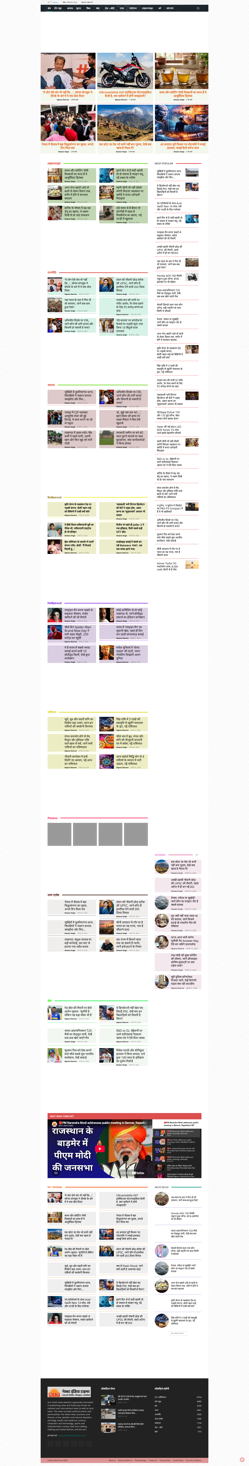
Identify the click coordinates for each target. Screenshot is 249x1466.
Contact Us (153, 1460)
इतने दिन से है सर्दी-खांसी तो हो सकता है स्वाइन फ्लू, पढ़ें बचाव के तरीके (130, 174)
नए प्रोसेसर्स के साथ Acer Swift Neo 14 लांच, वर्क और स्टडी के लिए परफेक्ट (169, 206)
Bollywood (54, 497)
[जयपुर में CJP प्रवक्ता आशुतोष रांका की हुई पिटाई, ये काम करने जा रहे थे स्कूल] (55, 417)
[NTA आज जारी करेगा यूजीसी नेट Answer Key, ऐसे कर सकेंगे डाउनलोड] (162, 942)
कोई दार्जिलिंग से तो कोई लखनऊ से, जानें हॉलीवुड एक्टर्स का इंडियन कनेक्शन (130, 613)
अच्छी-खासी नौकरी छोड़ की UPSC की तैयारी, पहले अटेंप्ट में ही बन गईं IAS (169, 250)
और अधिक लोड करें (177, 1333)
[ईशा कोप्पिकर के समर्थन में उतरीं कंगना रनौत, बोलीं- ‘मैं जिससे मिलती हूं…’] (55, 546)
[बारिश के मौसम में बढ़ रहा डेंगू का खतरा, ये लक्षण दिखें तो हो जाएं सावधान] (55, 213)
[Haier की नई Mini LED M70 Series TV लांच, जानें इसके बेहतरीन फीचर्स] (192, 428)
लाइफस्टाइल (54, 163)
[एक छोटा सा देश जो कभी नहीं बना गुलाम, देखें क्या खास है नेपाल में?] (125, 123)
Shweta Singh (179, 100)
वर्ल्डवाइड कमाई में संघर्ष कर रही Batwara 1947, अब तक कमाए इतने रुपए (129, 545)
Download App (140, 1460)
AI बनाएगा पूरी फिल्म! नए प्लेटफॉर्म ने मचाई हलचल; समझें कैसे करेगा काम (182, 146)
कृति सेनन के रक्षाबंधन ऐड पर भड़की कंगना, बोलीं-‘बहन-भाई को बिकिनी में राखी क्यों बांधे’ (78, 508)
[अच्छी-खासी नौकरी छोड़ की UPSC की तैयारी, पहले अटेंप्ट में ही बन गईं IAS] (192, 248)
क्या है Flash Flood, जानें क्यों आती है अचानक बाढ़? (129, 1267)
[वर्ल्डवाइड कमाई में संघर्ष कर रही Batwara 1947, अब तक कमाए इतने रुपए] (106, 546)
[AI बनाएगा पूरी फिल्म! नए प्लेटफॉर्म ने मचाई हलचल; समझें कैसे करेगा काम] (183, 123)
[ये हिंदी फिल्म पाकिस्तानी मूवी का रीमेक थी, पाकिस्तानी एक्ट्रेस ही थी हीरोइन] (55, 529)
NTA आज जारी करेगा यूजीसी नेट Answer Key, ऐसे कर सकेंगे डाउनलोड (185, 940)
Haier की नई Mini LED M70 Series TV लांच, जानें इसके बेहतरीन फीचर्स (169, 430)
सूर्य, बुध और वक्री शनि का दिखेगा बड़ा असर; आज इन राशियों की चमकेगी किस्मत (79, 722)
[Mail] (66, 1444)
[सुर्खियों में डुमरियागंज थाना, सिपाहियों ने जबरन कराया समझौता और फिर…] (55, 397)
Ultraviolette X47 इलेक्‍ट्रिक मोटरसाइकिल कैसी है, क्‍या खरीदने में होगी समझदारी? (125, 94)
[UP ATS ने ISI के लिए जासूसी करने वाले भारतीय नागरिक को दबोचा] (108, 1400)
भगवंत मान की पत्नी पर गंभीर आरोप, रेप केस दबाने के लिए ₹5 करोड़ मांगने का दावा (129, 305)
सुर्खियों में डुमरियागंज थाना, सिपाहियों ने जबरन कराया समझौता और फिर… (79, 395)
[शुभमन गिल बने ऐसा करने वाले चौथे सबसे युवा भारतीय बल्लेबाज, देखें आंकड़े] (192, 535)
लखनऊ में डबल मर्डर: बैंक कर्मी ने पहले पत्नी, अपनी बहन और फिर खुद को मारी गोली (78, 438)
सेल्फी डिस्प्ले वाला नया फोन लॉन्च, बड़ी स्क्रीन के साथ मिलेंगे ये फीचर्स (169, 307)
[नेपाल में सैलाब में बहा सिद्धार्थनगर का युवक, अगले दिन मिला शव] (67, 123)
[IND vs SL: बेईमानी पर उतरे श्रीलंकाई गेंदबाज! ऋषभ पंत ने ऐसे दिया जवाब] (192, 460)
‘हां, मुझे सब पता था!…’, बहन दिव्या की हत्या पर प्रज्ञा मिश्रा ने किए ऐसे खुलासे (128, 417)
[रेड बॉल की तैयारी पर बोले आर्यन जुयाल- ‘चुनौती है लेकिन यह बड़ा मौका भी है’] (55, 1012)
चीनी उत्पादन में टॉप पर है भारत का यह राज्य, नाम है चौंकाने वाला (168, 552)
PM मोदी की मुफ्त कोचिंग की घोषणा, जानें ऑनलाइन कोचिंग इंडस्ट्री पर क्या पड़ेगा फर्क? (184, 960)
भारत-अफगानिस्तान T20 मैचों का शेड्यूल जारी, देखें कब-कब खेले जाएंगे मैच (168, 293)
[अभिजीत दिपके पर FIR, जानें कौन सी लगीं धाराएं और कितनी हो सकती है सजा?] (55, 325)
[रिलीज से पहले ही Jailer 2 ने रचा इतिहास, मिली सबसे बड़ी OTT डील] (106, 529)
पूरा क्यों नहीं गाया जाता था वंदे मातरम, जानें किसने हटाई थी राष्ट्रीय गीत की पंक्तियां (184, 921)
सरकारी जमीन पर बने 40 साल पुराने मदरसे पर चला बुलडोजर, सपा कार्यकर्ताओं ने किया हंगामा (130, 438)
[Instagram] (192, 2)
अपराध (51, 385)
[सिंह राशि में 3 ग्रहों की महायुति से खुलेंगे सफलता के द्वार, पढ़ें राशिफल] (106, 724)
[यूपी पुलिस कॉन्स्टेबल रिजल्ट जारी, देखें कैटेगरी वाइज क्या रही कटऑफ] (162, 982)
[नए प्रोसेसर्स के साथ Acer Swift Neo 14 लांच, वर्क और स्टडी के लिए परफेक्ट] (192, 204)
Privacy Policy (165, 1460)
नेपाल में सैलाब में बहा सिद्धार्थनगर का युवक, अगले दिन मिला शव (67, 146)
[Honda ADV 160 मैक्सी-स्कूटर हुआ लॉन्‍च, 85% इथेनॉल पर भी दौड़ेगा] (192, 277)
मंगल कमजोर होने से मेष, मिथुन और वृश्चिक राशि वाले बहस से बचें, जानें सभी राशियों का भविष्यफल (79, 741)
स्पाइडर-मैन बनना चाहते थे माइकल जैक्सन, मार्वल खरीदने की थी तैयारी (79, 613)
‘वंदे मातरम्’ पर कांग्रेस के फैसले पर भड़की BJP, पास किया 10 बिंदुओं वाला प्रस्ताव (129, 325)
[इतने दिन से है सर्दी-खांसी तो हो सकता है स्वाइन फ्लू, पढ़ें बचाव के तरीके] (106, 175)
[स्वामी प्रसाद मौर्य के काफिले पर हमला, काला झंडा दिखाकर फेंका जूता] (108, 1414)
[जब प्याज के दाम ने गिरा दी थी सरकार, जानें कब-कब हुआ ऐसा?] (55, 305)
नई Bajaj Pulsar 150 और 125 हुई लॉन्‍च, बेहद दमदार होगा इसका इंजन (168, 415)
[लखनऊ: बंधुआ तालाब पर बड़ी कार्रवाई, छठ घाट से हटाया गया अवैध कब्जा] (55, 944)
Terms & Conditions (193, 1460)
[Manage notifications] (242, 1459)
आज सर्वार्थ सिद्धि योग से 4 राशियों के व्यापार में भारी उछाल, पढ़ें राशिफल (130, 760)
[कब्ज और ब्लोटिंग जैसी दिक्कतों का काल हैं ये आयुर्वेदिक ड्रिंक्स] (183, 71)
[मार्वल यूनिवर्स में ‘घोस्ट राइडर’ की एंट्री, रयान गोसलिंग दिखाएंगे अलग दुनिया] (106, 652)
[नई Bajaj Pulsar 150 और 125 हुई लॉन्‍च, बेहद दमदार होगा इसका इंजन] (192, 413)
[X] (196, 2)
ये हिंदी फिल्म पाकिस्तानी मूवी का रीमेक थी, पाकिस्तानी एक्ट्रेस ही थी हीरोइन (79, 528)
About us (112, 1460)
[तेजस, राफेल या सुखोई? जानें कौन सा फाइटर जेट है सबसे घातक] (192, 320)
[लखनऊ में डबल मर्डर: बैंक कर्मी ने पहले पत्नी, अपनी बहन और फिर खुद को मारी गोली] (55, 437)
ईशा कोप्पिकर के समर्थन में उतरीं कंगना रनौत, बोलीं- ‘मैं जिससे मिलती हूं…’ (79, 545)
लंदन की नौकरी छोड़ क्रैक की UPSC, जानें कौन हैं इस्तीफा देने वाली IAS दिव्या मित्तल (130, 285)
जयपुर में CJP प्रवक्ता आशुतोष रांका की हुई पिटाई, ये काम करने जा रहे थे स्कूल (78, 417)
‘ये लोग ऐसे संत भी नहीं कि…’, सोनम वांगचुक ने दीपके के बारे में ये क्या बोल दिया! (67, 94)
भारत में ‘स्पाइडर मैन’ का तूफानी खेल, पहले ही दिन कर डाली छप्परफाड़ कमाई (130, 630)
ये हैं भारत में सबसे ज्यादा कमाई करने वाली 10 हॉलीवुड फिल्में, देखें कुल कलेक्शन (77, 652)
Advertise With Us (125, 1460)
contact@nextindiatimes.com (72, 1435)
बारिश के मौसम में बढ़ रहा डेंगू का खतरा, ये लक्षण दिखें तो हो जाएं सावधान (78, 211)
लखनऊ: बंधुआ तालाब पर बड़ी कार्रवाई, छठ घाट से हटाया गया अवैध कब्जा (78, 943)
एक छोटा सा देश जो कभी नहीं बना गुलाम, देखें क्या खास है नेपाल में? (125, 146)
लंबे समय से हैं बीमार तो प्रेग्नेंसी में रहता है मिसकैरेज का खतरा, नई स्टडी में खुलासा (129, 213)
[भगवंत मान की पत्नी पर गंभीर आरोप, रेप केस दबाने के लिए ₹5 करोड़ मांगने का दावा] (106, 305)
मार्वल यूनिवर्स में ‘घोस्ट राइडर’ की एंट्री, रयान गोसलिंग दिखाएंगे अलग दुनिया (128, 652)
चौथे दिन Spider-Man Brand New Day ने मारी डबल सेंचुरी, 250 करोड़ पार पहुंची (78, 632)
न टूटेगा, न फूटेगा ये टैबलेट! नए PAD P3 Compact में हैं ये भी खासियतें (170, 508)
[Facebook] (188, 2)
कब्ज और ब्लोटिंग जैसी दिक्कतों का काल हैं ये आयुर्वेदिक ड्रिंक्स (182, 94)
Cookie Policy (178, 1460)
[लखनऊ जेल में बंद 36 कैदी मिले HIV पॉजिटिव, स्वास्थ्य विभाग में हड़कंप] (108, 1428)
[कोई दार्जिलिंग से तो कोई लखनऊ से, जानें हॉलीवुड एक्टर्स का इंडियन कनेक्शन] (106, 615)
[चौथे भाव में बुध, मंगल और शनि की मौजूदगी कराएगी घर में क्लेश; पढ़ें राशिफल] (106, 741)
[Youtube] (199, 2)
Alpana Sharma (63, 100)
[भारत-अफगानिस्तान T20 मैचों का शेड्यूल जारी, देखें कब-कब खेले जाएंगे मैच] (192, 291)
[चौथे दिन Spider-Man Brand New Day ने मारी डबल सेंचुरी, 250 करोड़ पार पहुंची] (55, 632)
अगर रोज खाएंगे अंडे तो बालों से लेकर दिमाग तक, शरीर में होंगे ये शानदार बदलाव (78, 192)
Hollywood (55, 603)
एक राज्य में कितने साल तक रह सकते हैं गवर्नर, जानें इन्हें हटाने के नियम (128, 943)
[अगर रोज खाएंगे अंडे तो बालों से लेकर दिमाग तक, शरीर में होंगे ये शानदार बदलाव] (55, 192)
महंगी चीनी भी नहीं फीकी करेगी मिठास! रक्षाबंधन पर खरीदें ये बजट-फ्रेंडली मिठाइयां (129, 192)
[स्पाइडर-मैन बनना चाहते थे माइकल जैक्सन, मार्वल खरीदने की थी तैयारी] (55, 615)
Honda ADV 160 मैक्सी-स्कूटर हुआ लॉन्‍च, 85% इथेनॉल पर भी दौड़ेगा (169, 279)
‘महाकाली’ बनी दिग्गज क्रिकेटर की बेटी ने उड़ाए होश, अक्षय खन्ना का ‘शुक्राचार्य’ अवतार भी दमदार (130, 510)
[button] (198, 8)
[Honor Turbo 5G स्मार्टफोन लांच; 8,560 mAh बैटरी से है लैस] (192, 564)
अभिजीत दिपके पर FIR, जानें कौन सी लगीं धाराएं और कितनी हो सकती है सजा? (79, 323)
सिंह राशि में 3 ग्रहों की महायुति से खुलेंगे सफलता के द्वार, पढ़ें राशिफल (129, 722)
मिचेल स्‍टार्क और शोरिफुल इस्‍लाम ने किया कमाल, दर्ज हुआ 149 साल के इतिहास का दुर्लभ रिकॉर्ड (130, 1055)
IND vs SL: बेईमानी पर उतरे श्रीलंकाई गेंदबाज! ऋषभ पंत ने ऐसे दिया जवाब (169, 462)
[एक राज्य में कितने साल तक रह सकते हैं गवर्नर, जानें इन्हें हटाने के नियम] (106, 944)
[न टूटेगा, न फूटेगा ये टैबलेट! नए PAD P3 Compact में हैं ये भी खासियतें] (192, 506)
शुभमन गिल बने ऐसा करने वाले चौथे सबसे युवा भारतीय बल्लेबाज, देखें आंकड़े (169, 537)
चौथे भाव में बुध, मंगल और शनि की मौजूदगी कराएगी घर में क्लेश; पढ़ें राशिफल (129, 739)
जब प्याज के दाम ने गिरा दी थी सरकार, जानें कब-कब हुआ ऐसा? (78, 303)
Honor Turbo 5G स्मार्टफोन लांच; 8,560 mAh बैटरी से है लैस (167, 566)
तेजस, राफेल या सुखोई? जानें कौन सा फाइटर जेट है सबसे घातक (169, 322)
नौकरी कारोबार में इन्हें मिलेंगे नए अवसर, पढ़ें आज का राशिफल (78, 760)
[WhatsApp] (81, 1444)
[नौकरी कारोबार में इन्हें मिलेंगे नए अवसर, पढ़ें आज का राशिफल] (55, 761)
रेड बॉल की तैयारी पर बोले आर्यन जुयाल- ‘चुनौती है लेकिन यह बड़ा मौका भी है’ (78, 1011)
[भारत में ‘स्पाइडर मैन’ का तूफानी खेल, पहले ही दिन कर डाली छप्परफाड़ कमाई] (106, 632)
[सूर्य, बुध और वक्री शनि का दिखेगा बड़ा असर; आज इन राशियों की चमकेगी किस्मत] (55, 724)
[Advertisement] (124, 32)
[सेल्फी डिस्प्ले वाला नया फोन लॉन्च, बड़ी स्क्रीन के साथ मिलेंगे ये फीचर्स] (192, 306)
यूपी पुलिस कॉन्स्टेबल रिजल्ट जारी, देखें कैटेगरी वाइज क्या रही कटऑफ (183, 980)
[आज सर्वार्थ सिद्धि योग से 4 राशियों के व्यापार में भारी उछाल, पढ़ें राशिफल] (106, 761)
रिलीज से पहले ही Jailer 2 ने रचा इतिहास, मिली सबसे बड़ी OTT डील (130, 528)
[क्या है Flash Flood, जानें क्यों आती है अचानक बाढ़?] (106, 1267)
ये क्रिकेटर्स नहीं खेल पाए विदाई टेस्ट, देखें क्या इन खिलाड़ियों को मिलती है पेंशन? (168, 190)
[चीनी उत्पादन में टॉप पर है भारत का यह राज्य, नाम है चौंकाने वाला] (192, 550)
